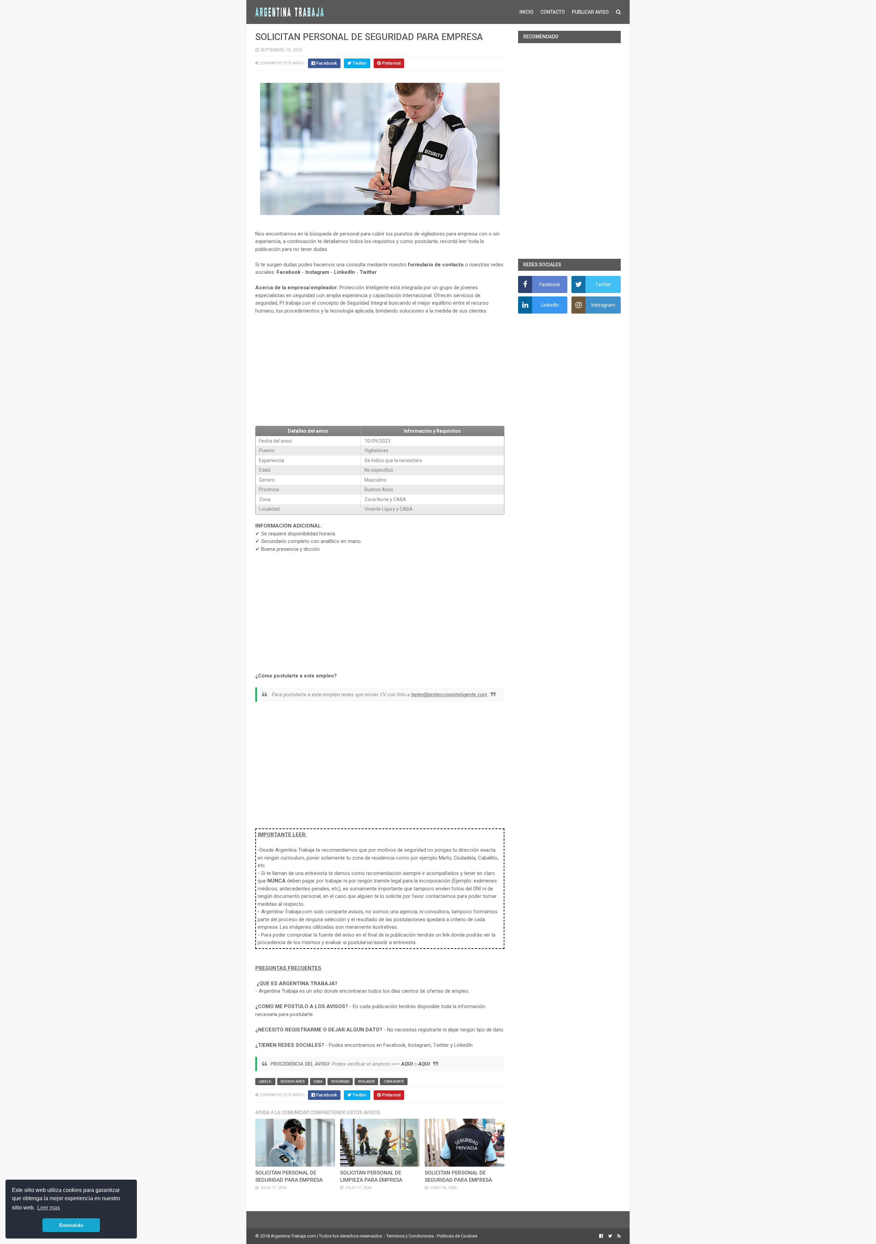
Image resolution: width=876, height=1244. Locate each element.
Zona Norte (393, 1081)
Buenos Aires (293, 1081)
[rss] (618, 1236)
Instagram (317, 272)
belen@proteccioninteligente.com (449, 694)
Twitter (368, 272)
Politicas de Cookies (457, 1236)
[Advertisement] (379, 370)
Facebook (288, 272)
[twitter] (610, 1236)
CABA (317, 1081)
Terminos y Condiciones (410, 1236)
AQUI (407, 1064)
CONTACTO (552, 12)
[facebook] (601, 1236)
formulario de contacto (436, 265)
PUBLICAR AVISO (590, 12)
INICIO (526, 12)
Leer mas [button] (48, 1207)
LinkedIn (344, 272)
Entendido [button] (71, 1225)
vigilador (366, 1081)
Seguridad (340, 1081)
